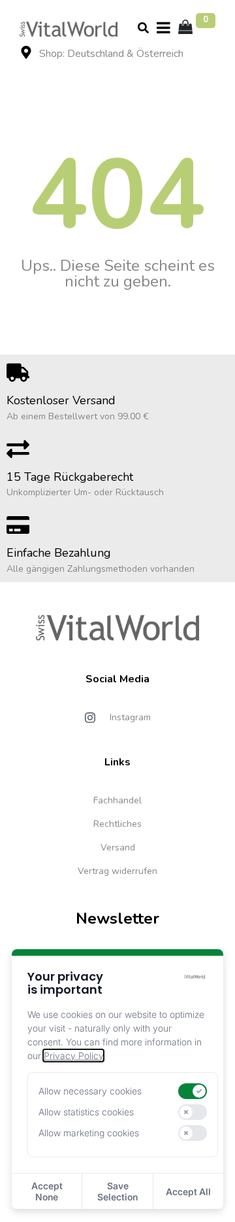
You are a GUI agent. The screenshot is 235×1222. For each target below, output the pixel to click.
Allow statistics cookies (86, 1112)
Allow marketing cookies (89, 1133)
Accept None (47, 1191)
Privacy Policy (73, 1055)
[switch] (192, 1091)
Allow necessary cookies (90, 1091)
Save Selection (117, 1191)
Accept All (188, 1191)
